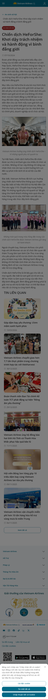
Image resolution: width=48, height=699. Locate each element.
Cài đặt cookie (24, 683)
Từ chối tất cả (24, 689)
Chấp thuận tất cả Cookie (24, 695)
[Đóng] (45, 667)
